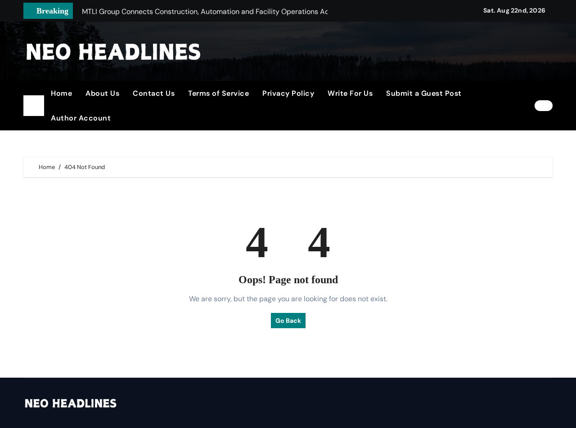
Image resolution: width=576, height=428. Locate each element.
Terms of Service (218, 93)
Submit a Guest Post (424, 93)
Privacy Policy (288, 93)
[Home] (33, 105)
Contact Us (154, 93)
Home (61, 93)
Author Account (81, 118)
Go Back (288, 321)
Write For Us (350, 93)
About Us (102, 93)
